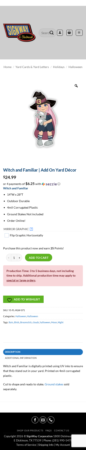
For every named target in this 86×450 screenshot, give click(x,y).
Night (60, 322)
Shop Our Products (30, 430)
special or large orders (20, 280)
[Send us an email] (43, 419)
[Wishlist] (43, 3)
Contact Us (61, 430)
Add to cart (39, 257)
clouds (36, 322)
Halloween (75, 67)
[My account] (60, 33)
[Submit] (52, 33)
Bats (11, 322)
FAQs (49, 430)
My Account (63, 444)
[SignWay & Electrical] (19, 33)
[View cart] (69, 33)
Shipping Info (45, 444)
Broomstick (26, 322)
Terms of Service (26, 444)
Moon (54, 322)
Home (7, 67)
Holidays (58, 67)
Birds (16, 322)
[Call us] (50, 419)
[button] (79, 33)
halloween (45, 322)
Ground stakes (54, 384)
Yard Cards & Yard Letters (32, 67)
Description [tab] (12, 351)
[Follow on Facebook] (35, 419)
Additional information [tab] (21, 357)
